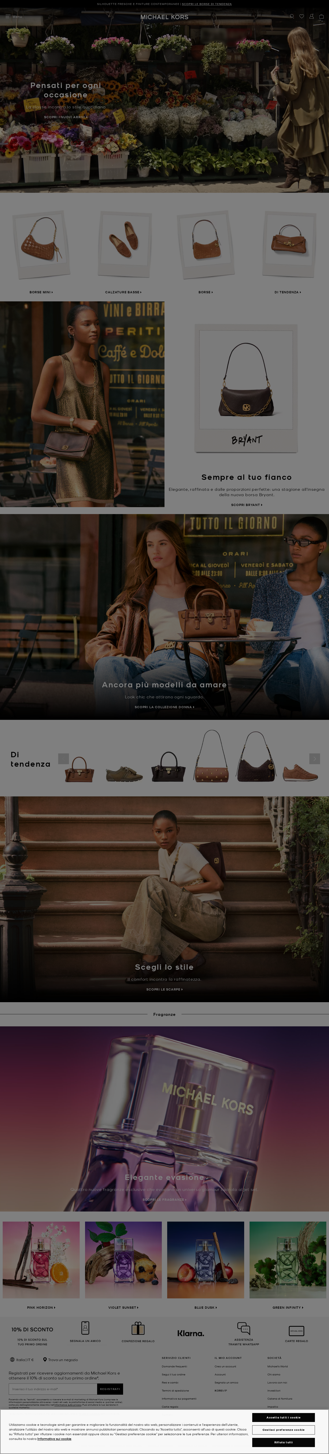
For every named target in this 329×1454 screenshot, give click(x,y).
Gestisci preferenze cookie (284, 1430)
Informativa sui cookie (54, 1439)
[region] (164, 1431)
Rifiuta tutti (283, 1442)
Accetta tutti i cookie (283, 1417)
